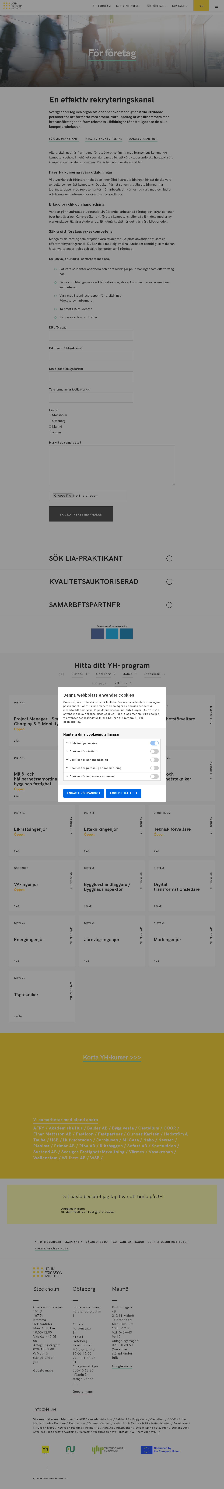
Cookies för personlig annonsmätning (95, 768)
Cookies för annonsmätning (88, 759)
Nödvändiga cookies (83, 743)
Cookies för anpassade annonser (92, 776)
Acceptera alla (124, 793)
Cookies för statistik (83, 751)
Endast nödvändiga (84, 793)
